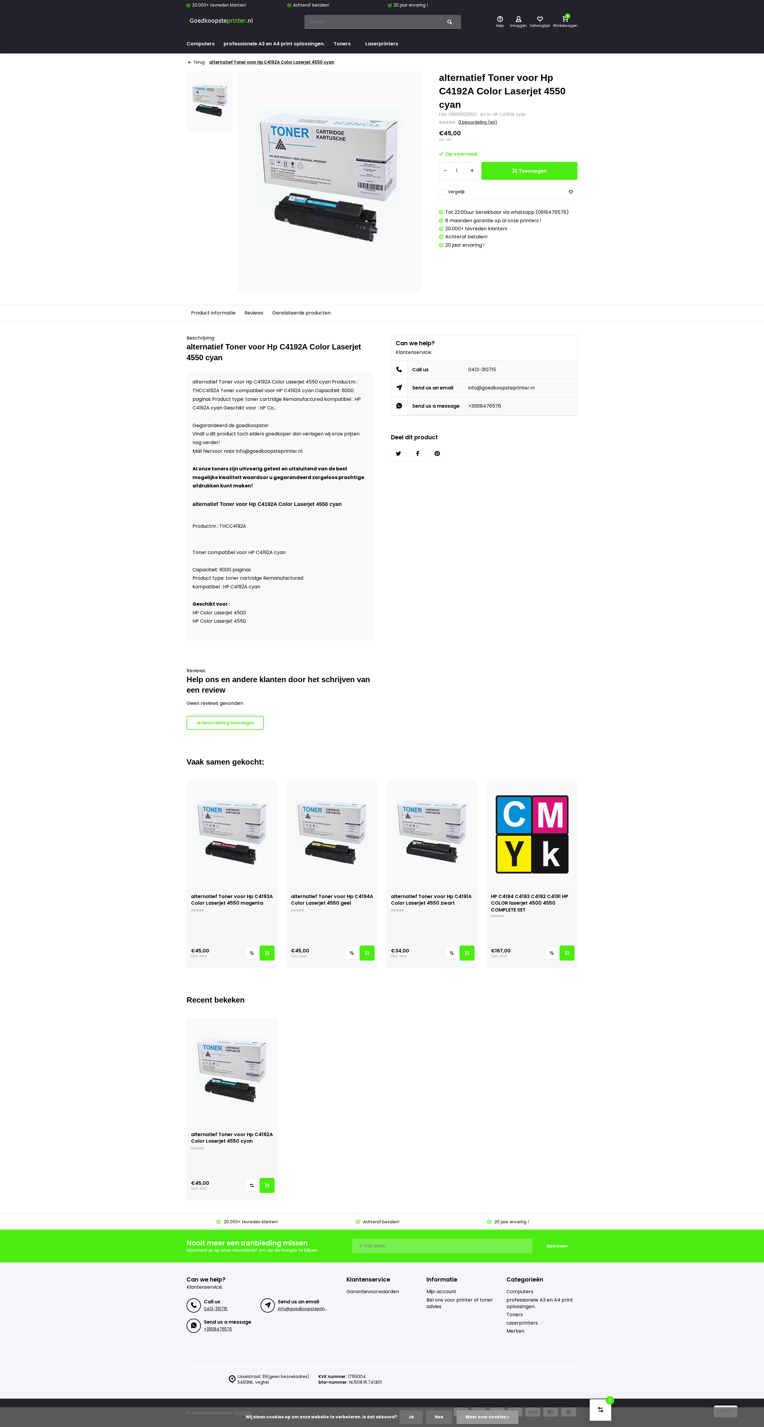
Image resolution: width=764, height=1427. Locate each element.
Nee (439, 1417)
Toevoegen (532, 171)
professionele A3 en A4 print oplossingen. (274, 43)
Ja (411, 1417)
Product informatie (213, 312)
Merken (515, 1331)
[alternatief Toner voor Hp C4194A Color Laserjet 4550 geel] (332, 834)
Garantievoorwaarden (372, 1291)
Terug (199, 62)
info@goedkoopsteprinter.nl (501, 387)
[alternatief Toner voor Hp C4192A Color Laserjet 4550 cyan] (232, 1072)
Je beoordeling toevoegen (225, 723)
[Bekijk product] (267, 953)
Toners (342, 43)
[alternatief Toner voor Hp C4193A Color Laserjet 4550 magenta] (232, 834)
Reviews (253, 312)
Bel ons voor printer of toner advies (459, 1303)
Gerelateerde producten (301, 312)
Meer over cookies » (487, 1417)
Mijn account (441, 1291)
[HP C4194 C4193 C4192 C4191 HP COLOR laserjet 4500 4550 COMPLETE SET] (531, 834)
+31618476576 (484, 406)
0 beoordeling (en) (477, 122)
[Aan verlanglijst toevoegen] (571, 192)
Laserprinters (381, 43)
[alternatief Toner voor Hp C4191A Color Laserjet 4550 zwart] (432, 834)
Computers (201, 43)
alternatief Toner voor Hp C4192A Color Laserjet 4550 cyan (271, 62)
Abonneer (557, 1246)
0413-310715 (482, 369)
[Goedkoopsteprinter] (222, 22)
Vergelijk (456, 192)
